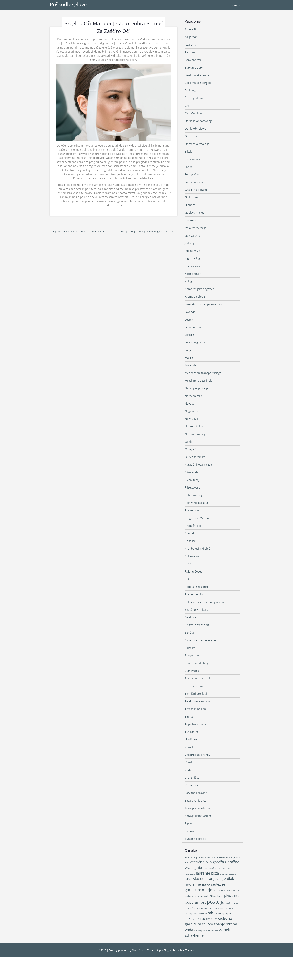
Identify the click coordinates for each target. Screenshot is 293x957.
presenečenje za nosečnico (196, 908)
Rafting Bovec (193, 571)
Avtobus (190, 52)
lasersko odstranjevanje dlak (209, 878)
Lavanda (190, 312)
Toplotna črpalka (195, 724)
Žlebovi (189, 831)
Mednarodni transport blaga (203, 373)
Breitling (190, 90)
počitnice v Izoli (232, 903)
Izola (224, 868)
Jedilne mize (192, 251)
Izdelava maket (194, 212)
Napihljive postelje (196, 388)
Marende (190, 365)
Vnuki (188, 762)
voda (189, 929)
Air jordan (191, 37)
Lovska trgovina (195, 342)
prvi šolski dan (200, 913)
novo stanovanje (201, 896)
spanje (219, 924)
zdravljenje (194, 935)
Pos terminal (193, 510)
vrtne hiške (213, 930)
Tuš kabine (192, 732)
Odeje (188, 442)
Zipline (189, 823)
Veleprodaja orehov (197, 755)
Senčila (189, 632)
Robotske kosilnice (197, 587)
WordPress (138, 950)
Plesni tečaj (192, 480)
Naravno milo (193, 396)
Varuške (190, 747)
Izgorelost (191, 220)
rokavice (192, 918)
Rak (187, 579)
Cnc (187, 106)
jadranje (203, 873)
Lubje (188, 350)
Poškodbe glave (68, 4)
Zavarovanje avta (196, 800)
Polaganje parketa (196, 503)
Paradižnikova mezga (198, 464)
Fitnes (188, 167)
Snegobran (192, 655)
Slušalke (190, 648)
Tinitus (189, 716)
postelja (216, 901)
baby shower (198, 857)
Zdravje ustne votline (198, 816)
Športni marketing (196, 663)
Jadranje (190, 243)
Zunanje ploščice (195, 839)
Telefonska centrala (197, 701)
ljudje (189, 884)
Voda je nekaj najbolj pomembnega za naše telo (147, 231)
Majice (189, 358)
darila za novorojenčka (215, 857)
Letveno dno (193, 327)
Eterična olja (193, 159)
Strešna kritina (194, 686)
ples (227, 895)
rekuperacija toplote (223, 913)
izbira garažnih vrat (212, 868)
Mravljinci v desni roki (198, 380)
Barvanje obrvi (194, 67)
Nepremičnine (194, 426)
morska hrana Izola (221, 890)
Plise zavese (192, 487)
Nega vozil (191, 419)
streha (231, 924)
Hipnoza (190, 205)
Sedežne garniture (196, 610)
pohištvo (236, 896)
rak (210, 912)
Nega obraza (193, 411)
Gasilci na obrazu (196, 190)
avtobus (188, 857)
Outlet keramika (195, 457)
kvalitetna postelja (228, 874)
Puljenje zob (192, 556)
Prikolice (190, 541)
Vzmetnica (191, 785)
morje (207, 889)
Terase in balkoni (196, 709)
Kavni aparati (193, 266)
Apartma (190, 44)
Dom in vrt (191, 136)
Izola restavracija (195, 228)
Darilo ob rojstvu (195, 128)
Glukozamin (192, 197)
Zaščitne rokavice (196, 793)
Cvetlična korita (194, 113)
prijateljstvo (214, 908)
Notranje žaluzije (195, 434)
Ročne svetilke (194, 594)
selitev (207, 924)
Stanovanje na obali (197, 678)
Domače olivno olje (197, 144)
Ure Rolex (191, 739)
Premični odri (193, 526)
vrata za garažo (200, 930)
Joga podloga (193, 258)
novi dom (189, 896)
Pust (188, 564)
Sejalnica (190, 617)
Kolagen (190, 281)
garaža (218, 861)
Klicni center (193, 274)
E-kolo (189, 151)
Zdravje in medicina (197, 808)
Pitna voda (191, 472)
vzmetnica (228, 929)
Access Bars (192, 29)
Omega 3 (190, 449)
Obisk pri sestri (216, 896)
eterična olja (201, 861)
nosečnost (235, 890)
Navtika (189, 403)
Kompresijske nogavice (199, 289)
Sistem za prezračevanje (200, 640)
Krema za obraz (195, 296)
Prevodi (190, 533)
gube (198, 867)
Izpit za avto (192, 235)
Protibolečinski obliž (198, 548)
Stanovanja (192, 671)
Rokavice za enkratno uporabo (204, 602)
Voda (188, 770)
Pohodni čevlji (194, 495)
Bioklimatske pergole (198, 83)
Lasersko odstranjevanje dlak (203, 304)
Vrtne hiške (192, 778)
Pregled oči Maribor (197, 518)
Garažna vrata (194, 182)
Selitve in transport (197, 625)
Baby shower (193, 60)
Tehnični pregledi (196, 694)
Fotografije (192, 174)
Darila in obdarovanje (198, 121)
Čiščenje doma (194, 98)
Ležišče (189, 335)
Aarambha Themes (183, 950)
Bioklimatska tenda (197, 75)
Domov (235, 5)
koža (215, 873)
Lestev (189, 319)
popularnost (195, 902)
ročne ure (208, 918)
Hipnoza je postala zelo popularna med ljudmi (79, 231)
